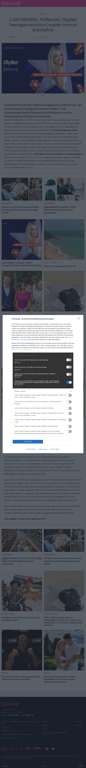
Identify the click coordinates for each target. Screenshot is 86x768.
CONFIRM (28, 441)
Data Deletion (31, 449)
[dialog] (43, 384)
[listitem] (43, 355)
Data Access (43, 449)
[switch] (69, 359)
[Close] (79, 319)
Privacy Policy (54, 449)
